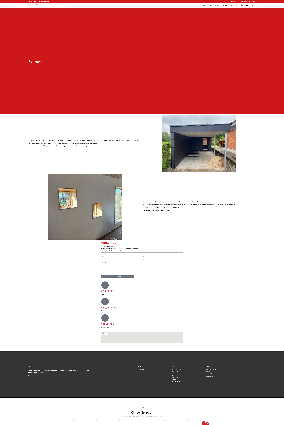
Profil (211, 5)
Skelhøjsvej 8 (107, 324)
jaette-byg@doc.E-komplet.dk (213, 373)
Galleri (225, 5)
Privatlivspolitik (210, 376)
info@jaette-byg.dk (45, 1)
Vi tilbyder (217, 5)
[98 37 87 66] (105, 285)
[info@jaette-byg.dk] (105, 301)
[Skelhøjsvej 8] (105, 318)
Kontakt (253, 5)
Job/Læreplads (244, 5)
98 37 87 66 (33, 1)
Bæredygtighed (233, 5)
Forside (205, 5)
